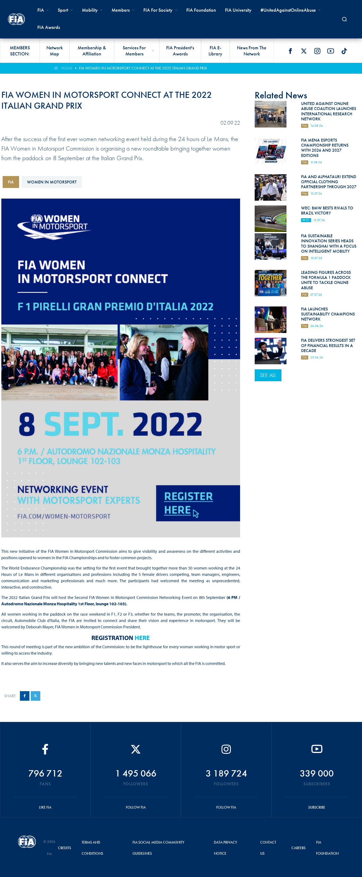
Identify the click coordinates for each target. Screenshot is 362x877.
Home (66, 68)
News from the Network (251, 51)
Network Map (54, 51)
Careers (299, 847)
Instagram (317, 51)
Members (121, 10)
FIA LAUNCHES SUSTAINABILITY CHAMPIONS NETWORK (328, 314)
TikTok (344, 51)
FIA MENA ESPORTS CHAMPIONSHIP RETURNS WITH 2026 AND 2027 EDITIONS (324, 147)
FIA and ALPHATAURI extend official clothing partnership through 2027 (328, 182)
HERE (142, 638)
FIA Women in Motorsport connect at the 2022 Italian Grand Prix (143, 68)
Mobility (90, 10)
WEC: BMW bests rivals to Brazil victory (327, 210)
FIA (11, 182)
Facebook (290, 51)
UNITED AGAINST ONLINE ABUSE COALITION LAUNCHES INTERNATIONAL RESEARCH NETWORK (328, 111)
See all (268, 375)
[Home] (16, 19)
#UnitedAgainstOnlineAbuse (288, 10)
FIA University (238, 10)
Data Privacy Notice (225, 848)
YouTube (331, 51)
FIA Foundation (201, 10)
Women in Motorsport (52, 182)
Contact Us (268, 848)
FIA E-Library (215, 51)
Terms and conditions (92, 848)
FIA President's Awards (180, 51)
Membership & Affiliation (92, 51)
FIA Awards (48, 27)
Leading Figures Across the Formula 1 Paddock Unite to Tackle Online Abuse (326, 280)
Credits (64, 847)
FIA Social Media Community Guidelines (158, 848)
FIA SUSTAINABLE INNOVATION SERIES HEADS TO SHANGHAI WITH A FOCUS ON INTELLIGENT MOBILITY (328, 243)
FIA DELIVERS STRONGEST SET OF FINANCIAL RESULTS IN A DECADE (328, 345)
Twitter (304, 51)
